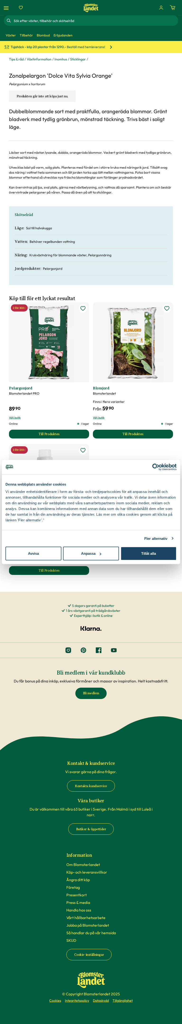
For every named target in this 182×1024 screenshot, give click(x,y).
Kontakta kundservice (91, 786)
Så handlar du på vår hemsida (91, 932)
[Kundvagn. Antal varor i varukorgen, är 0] (172, 7)
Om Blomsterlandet (83, 864)
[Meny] (7, 8)
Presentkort (76, 895)
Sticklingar (78, 59)
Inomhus (61, 59)
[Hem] (91, 7)
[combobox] (95, 20)
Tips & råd (16, 59)
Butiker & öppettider (91, 829)
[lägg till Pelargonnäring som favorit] (83, 450)
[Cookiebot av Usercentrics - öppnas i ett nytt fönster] (156, 466)
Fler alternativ (156, 538)
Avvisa (33, 553)
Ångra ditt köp (78, 879)
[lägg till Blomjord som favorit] (167, 308)
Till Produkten (64, 435)
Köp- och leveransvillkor (86, 872)
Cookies (55, 1000)
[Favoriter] (21, 7)
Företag (73, 887)
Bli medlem (91, 693)
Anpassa (88, 553)
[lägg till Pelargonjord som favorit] (83, 308)
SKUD (71, 940)
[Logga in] (161, 7)
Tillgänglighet (123, 1000)
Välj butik (15, 417)
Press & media (78, 902)
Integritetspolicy (77, 1000)
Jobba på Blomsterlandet (87, 925)
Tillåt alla (148, 553)
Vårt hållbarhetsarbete (85, 917)
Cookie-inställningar (89, 954)
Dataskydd (101, 1000)
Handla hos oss (78, 910)
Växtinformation (39, 59)
